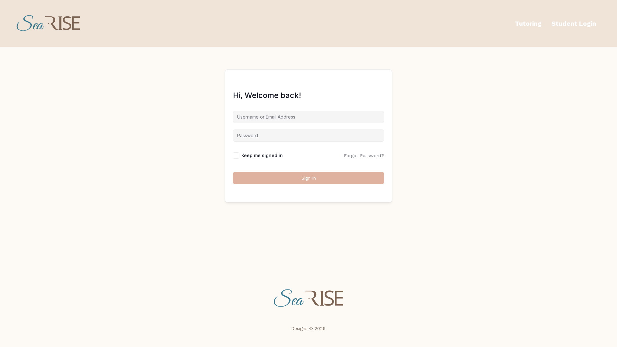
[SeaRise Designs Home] (308, 298)
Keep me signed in (262, 155)
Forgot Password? (364, 155)
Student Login (573, 23)
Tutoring (528, 23)
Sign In (308, 178)
